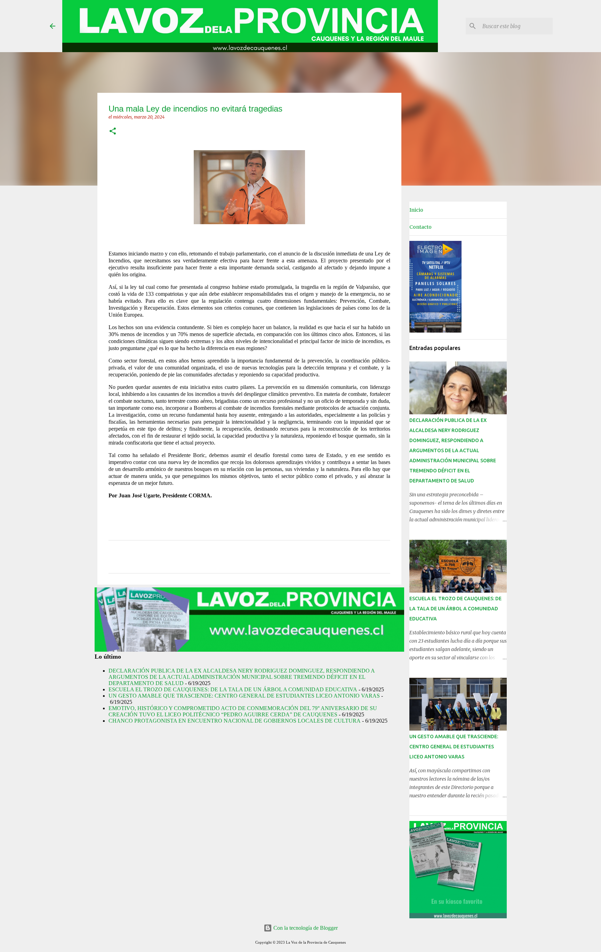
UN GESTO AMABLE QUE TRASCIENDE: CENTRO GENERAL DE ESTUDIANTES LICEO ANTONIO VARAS (244, 696)
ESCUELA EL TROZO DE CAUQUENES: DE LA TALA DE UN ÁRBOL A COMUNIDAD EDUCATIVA (233, 689)
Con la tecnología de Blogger (305, 928)
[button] (113, 131)
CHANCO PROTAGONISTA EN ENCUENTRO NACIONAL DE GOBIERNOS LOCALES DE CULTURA (235, 721)
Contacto (420, 227)
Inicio (416, 210)
